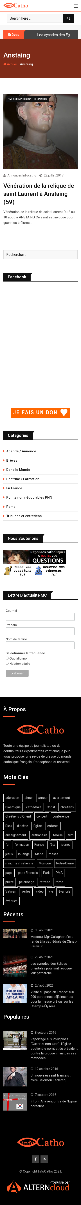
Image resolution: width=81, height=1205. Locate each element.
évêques (11, 901)
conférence (61, 816)
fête (53, 844)
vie (51, 891)
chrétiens (67, 807)
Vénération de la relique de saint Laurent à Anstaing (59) (38, 194)
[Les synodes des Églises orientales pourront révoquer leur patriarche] (15, 966)
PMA (59, 873)
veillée (26, 891)
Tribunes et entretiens (24, 516)
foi (7, 844)
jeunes (65, 844)
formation (22, 844)
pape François (28, 873)
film (71, 835)
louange (24, 854)
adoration (12, 798)
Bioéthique (13, 807)
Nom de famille (16, 639)
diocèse (22, 826)
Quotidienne (18, 658)
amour (43, 798)
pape (9, 873)
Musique (45, 863)
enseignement (15, 835)
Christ (51, 807)
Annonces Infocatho (21, 175)
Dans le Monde (18, 470)
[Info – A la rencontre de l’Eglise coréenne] (15, 1102)
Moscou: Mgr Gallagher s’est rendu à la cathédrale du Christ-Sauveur (54, 941)
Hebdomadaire (20, 663)
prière (9, 882)
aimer (29, 798)
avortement (61, 798)
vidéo (40, 891)
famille (58, 835)
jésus (9, 854)
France (39, 844)
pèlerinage (26, 882)
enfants (52, 826)
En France (14, 488)
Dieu (8, 826)
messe (53, 854)
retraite (45, 882)
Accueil (11, 64)
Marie (39, 854)
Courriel (11, 610)
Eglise (38, 826)
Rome (11, 507)
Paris (46, 873)
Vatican (10, 891)
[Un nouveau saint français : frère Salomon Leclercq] (15, 1076)
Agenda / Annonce (21, 451)
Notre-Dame (65, 863)
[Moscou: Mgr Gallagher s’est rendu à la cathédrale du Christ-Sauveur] (15, 933)
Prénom (11, 625)
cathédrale (33, 807)
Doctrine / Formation (22, 479)
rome (59, 882)
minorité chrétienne (19, 863)
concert (41, 816)
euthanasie (39, 835)
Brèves (11, 460)
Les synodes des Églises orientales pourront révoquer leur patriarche (52, 968)
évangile (64, 891)
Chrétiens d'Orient (18, 816)
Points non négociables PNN (29, 497)
